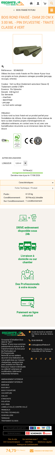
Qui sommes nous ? (30, 439)
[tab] (27, 182)
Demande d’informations (43, 451)
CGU (45, 439)
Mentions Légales (45, 442)
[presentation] (27, 182)
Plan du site (12, 439)
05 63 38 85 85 (37, 340)
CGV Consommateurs (11, 442)
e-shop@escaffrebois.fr (41, 345)
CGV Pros (28, 442)
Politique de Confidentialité (27, 445)
